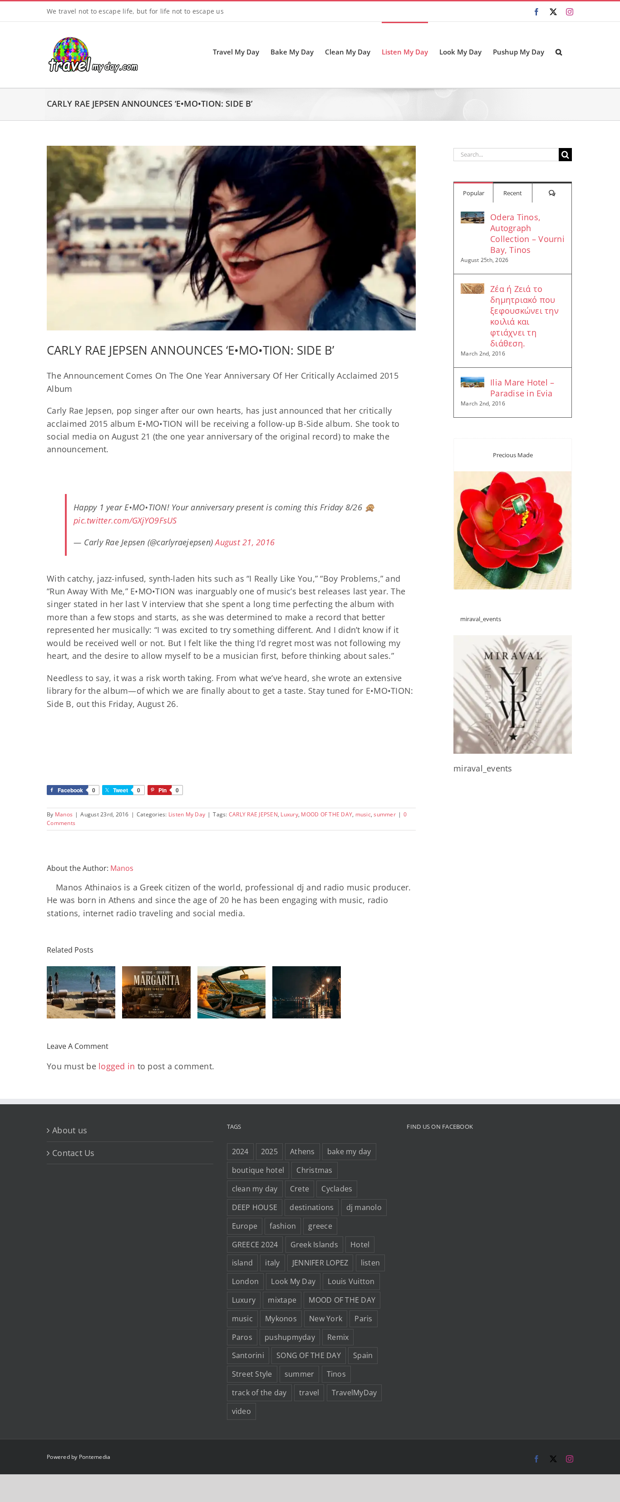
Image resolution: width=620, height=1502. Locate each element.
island (242, 1263)
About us (69, 1130)
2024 (240, 1151)
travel (309, 1393)
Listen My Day (186, 814)
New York (325, 1319)
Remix (338, 1337)
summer (385, 814)
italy (272, 1263)
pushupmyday (290, 1337)
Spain (363, 1355)
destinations (312, 1207)
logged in (116, 1066)
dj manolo (364, 1207)
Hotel (359, 1245)
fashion (283, 1226)
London (245, 1281)
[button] (559, 51)
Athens (302, 1151)
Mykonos (281, 1319)
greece (320, 1226)
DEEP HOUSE (255, 1207)
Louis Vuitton (351, 1281)
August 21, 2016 (245, 542)
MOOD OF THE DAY (326, 814)
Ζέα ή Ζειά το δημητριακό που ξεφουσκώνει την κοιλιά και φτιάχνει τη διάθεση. (524, 316)
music (363, 814)
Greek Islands (314, 1245)
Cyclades (336, 1189)
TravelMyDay (354, 1393)
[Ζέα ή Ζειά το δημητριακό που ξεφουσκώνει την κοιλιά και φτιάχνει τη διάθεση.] (472, 289)
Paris (363, 1319)
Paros (242, 1337)
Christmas (314, 1170)
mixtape (282, 1300)
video (241, 1411)
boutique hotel (258, 1170)
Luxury (289, 814)
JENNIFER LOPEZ (320, 1263)
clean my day (255, 1189)
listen (370, 1263)
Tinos (336, 1374)
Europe (245, 1226)
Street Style (252, 1374)
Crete (299, 1189)
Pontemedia (95, 1457)
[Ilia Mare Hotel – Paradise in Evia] (472, 383)
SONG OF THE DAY (308, 1355)
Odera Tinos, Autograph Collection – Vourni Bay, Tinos (527, 233)
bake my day (349, 1151)
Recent (512, 193)
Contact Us (73, 1152)
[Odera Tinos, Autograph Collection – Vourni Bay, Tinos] (472, 217)
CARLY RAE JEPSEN (253, 814)
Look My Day (293, 1281)
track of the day (259, 1393)
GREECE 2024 (255, 1245)
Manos (64, 814)
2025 (269, 1151)
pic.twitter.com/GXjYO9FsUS (125, 520)
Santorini (248, 1355)
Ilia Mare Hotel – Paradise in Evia (522, 388)
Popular (473, 193)
